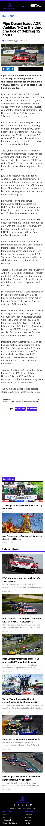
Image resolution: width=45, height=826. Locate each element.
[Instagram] (22, 805)
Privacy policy (8, 820)
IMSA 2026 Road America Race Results (21, 739)
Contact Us (7, 817)
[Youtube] (31, 805)
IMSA (11, 16)
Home (5, 16)
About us (6, 814)
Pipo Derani (21, 409)
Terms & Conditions (10, 823)
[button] (23, 6)
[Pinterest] (26, 805)
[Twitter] (18, 805)
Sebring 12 (33, 409)
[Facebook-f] (14, 805)
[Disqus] (22, 443)
